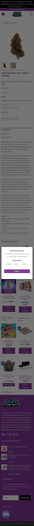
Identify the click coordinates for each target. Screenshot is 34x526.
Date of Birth (17, 260)
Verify (17, 271)
